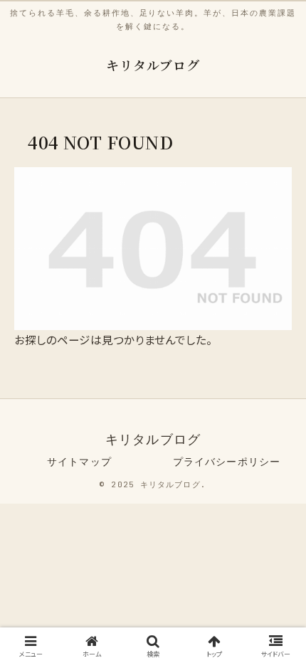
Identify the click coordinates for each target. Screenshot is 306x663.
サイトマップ (79, 461)
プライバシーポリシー (226, 461)
